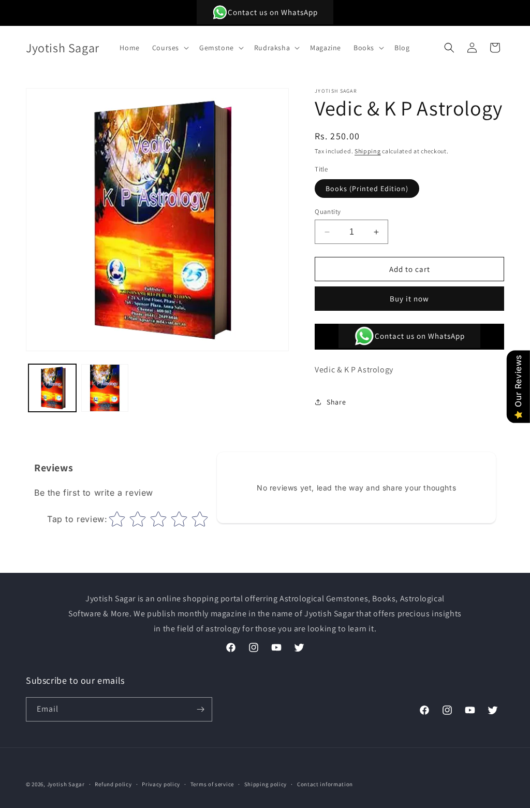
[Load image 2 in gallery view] (105, 388)
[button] (169, 48)
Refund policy (113, 784)
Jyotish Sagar (66, 784)
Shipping (368, 151)
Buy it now (409, 299)
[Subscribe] (200, 709)
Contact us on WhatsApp (273, 12)
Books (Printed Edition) (367, 188)
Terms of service (212, 784)
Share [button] (336, 402)
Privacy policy (161, 784)
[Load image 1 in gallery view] (52, 388)
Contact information (325, 784)
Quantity (328, 211)
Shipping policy (265, 784)
